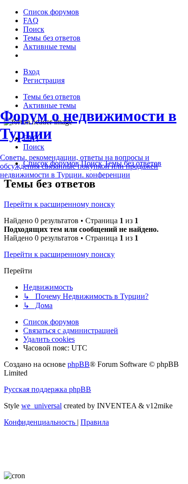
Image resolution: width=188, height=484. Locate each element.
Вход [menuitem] (31, 71)
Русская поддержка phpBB (47, 389)
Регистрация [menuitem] (44, 80)
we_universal (41, 406)
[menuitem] (51, 12)
